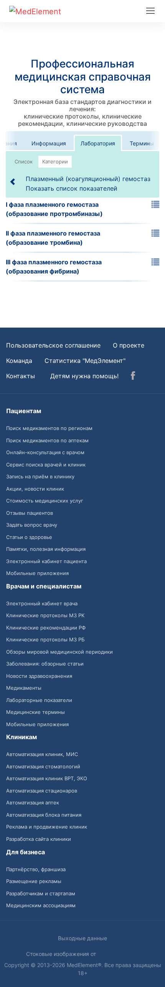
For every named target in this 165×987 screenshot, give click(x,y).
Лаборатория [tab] (98, 143)
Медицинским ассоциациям (41, 905)
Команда (19, 360)
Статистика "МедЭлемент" (85, 360)
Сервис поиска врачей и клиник (46, 464)
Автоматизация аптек (32, 802)
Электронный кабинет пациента (46, 561)
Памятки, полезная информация (46, 549)
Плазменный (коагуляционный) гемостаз (88, 179)
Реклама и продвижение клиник (46, 827)
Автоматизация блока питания (43, 815)
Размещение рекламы (33, 881)
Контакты (20, 376)
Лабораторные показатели (39, 700)
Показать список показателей (71, 188)
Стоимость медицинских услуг (44, 501)
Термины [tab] (142, 143)
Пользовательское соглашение (53, 345)
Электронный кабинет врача (42, 603)
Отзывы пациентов (29, 513)
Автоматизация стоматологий (43, 766)
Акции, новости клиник (35, 489)
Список (24, 161)
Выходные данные (82, 938)
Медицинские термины (35, 712)
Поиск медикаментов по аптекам (47, 440)
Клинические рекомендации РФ (46, 627)
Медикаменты (23, 688)
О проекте (128, 345)
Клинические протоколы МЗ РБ (45, 639)
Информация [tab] (48, 143)
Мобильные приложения (37, 573)
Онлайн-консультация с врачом (45, 452)
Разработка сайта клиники (38, 839)
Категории (55, 161)
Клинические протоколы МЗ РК (45, 615)
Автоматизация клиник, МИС (42, 754)
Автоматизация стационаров (41, 791)
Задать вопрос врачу (31, 525)
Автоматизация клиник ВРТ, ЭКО (46, 778)
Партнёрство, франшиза (36, 869)
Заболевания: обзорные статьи (45, 664)
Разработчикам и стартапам (40, 893)
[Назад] (13, 181)
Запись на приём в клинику (40, 476)
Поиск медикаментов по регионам (49, 428)
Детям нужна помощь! (84, 376)
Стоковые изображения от (61, 954)
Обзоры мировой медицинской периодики (59, 652)
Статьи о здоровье (29, 537)
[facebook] (133, 376)
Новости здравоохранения (39, 676)
